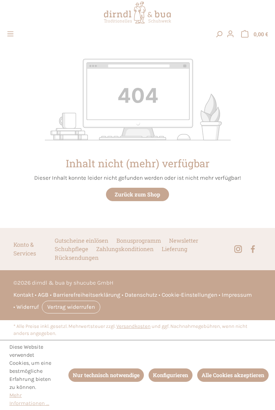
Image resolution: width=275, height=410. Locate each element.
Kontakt (23, 294)
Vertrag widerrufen (71, 306)
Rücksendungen (77, 257)
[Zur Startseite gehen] (137, 12)
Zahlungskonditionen (125, 249)
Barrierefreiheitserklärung (86, 294)
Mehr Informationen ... (29, 399)
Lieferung (174, 249)
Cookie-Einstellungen (189, 294)
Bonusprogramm (138, 240)
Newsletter (183, 240)
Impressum (237, 294)
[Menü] (11, 34)
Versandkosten (133, 326)
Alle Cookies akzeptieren (233, 374)
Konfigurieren (170, 374)
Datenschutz (141, 294)
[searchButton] (219, 33)
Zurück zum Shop (137, 194)
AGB (43, 294)
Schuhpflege (71, 249)
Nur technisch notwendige (106, 374)
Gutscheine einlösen (81, 240)
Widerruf (27, 306)
